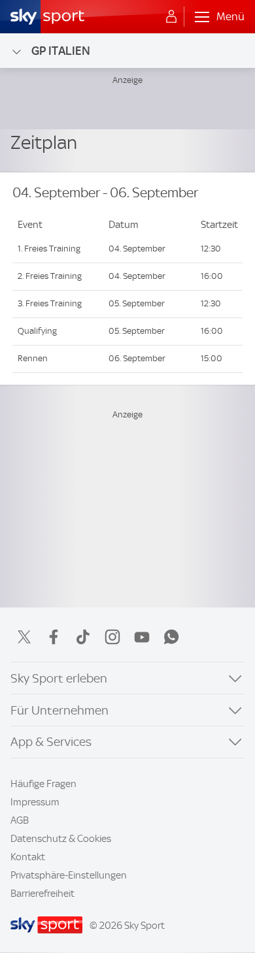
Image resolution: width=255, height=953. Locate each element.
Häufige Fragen (43, 784)
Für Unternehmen (59, 710)
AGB (19, 820)
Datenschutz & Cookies (60, 839)
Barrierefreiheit (42, 893)
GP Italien (60, 50)
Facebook (53, 637)
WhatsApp (171, 637)
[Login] (171, 17)
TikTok (83, 637)
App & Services (51, 741)
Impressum (35, 802)
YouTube (142, 637)
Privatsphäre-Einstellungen (68, 875)
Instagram (112, 637)
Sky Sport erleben (58, 678)
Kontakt (27, 857)
